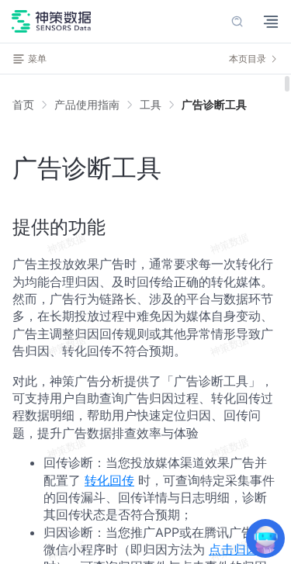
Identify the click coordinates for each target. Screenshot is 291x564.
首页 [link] (23, 104)
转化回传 (109, 480)
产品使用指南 (87, 104)
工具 (150, 104)
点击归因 (233, 549)
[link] (87, 104)
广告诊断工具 (214, 104)
